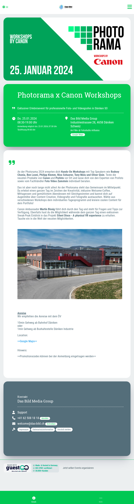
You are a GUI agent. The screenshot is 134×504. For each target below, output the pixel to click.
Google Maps (77, 134)
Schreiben (51, 424)
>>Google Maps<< (27, 341)
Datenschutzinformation (43, 429)
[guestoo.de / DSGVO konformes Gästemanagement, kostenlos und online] (31, 471)
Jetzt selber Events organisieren (78, 468)
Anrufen (45, 418)
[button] (34, 499)
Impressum (23, 429)
